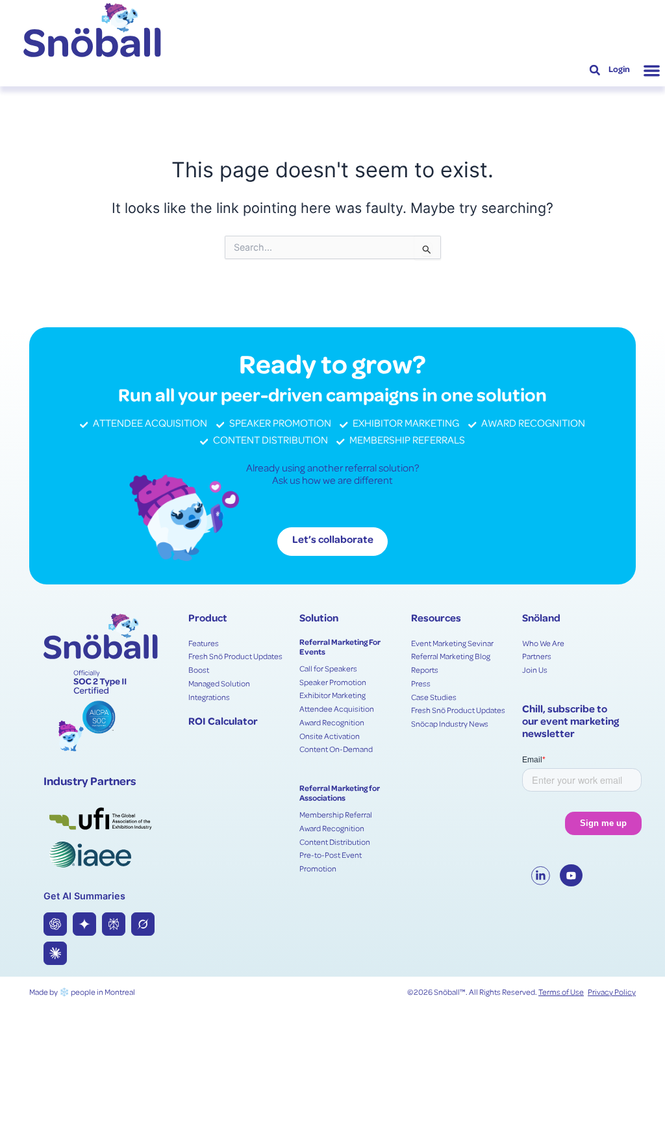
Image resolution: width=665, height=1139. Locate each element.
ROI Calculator (223, 723)
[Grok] (143, 924)
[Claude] (55, 953)
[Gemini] (84, 924)
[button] (595, 71)
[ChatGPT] (55, 924)
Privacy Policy (612, 993)
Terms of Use (561, 993)
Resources (436, 619)
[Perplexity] (113, 924)
